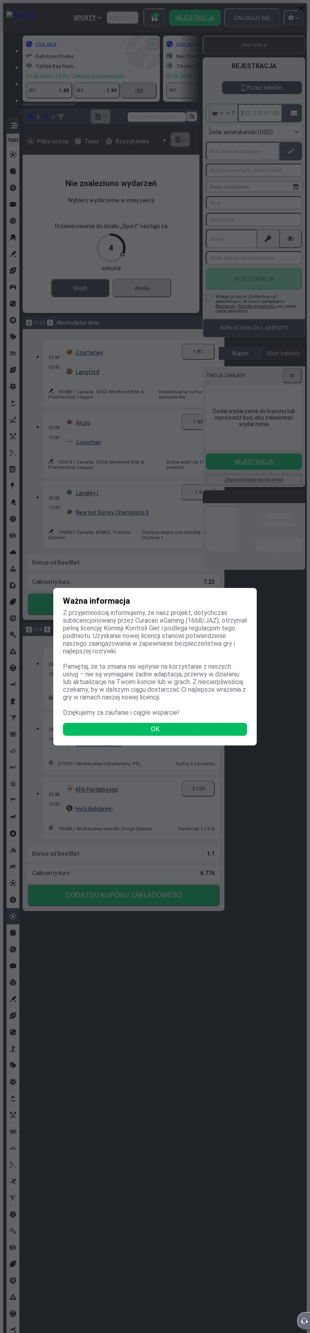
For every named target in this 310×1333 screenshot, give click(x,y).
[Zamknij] (301, 9)
